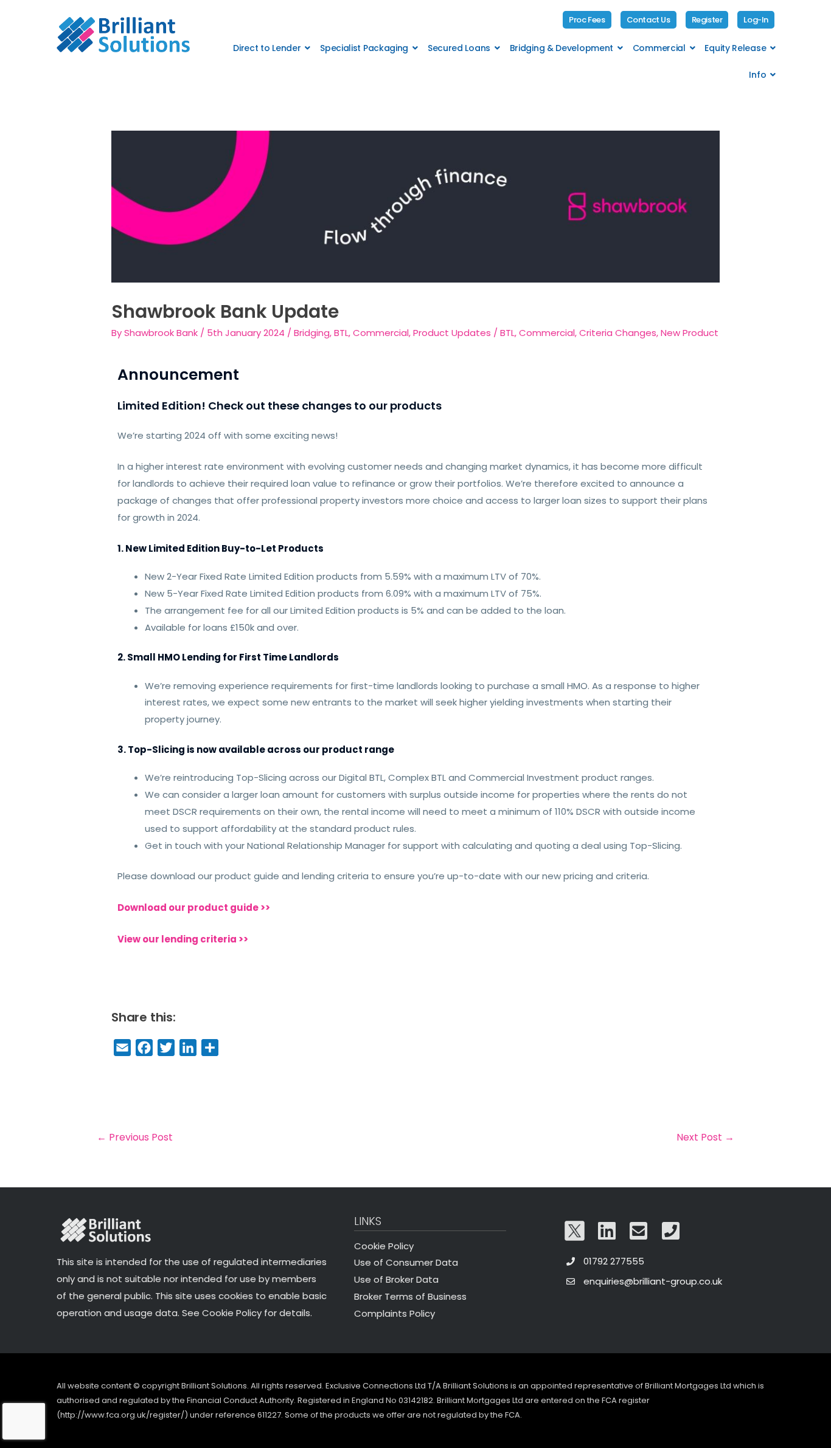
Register (707, 20)
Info (757, 75)
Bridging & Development (561, 48)
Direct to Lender (267, 48)
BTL (507, 332)
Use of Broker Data (396, 1279)
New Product (689, 332)
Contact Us (648, 20)
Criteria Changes (617, 332)
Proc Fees (587, 20)
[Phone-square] (671, 1231)
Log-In (755, 20)
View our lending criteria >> (182, 939)
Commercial (659, 48)
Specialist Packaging (364, 48)
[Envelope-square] (639, 1231)
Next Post (705, 1137)
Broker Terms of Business (410, 1296)
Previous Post (135, 1137)
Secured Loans (459, 48)
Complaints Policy (394, 1313)
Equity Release (735, 48)
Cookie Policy (384, 1246)
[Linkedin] (607, 1231)
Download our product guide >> (193, 907)
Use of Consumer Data (406, 1262)
